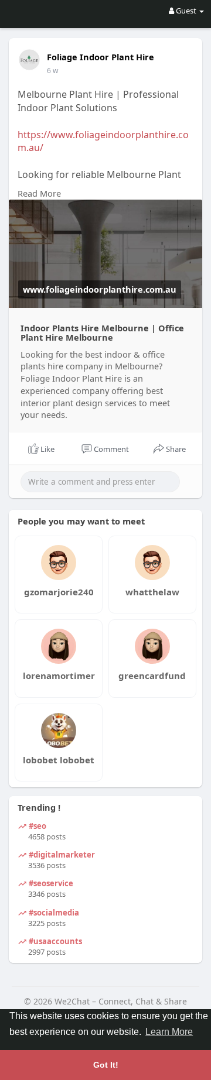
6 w (52, 71)
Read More (39, 193)
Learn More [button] (169, 1032)
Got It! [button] (105, 1064)
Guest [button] (186, 10)
